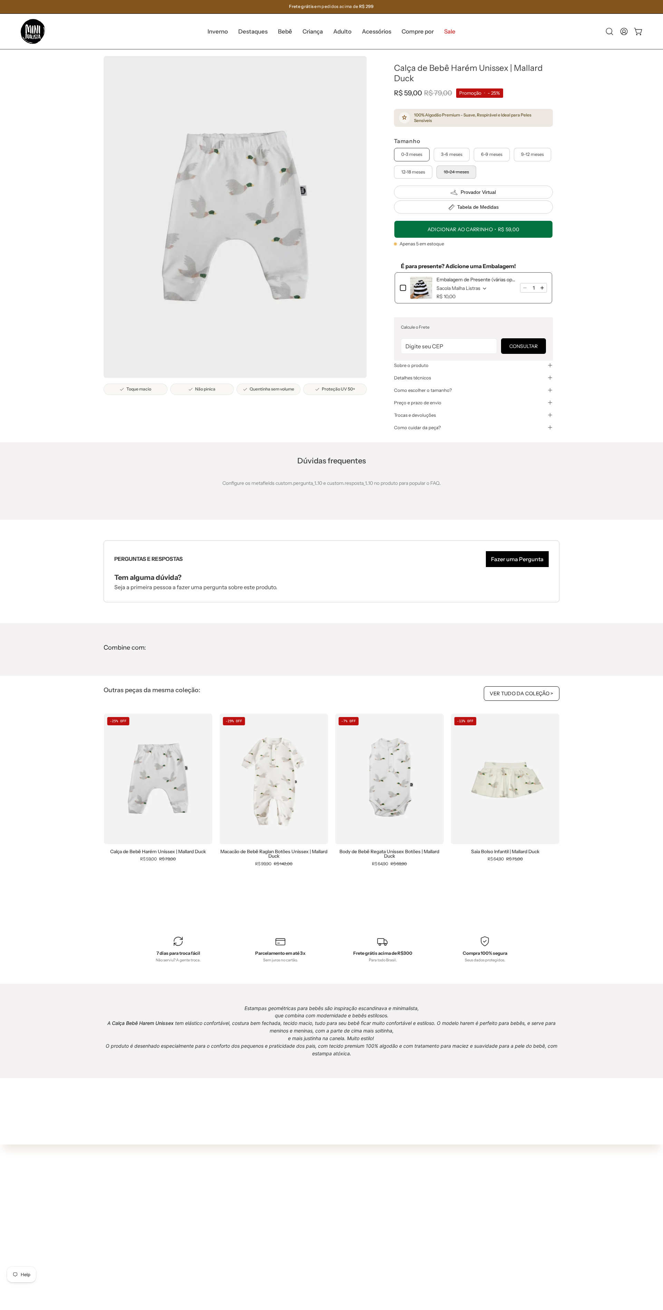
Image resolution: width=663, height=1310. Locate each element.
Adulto (228, 1231)
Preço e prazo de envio (417, 402)
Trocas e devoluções (415, 415)
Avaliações (327, 1249)
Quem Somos (330, 1188)
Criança (230, 1221)
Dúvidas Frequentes (338, 1177)
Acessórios (233, 1241)
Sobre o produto (411, 365)
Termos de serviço (335, 1229)
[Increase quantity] (542, 287)
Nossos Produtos (334, 1198)
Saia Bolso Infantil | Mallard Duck (505, 851)
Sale (226, 1262)
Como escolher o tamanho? (423, 390)
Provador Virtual (478, 192)
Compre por (234, 1251)
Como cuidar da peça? (417, 427)
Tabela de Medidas (478, 207)
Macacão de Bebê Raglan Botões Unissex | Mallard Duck (273, 854)
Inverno (230, 1190)
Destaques (233, 1200)
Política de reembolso (339, 1239)
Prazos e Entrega (334, 1208)
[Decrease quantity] (524, 287)
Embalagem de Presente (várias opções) (476, 279)
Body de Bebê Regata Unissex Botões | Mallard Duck (389, 854)
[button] (253, 31)
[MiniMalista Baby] (33, 31)
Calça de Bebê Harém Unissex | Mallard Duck (158, 851)
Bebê (227, 1210)
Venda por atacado (336, 1259)
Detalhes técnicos (412, 377)
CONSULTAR (523, 346)
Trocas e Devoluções (338, 1218)
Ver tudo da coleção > (522, 693)
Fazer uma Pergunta (517, 559)
